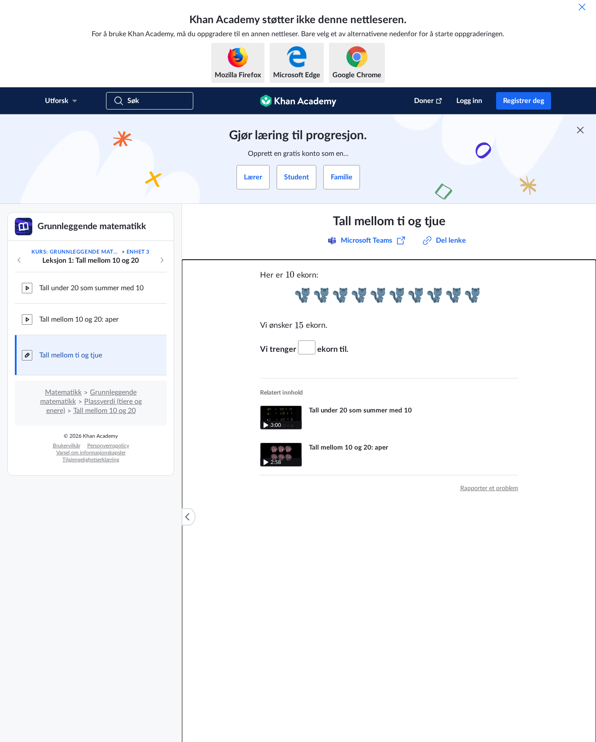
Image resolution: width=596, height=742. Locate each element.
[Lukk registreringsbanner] (580, 130)
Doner (424, 100)
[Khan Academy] (298, 101)
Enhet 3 (138, 251)
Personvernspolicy (108, 445)
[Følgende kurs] (162, 260)
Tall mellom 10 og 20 (104, 410)
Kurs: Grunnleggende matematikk (75, 251)
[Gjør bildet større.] (389, 295)
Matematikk (63, 392)
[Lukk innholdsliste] (188, 517)
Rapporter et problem (489, 488)
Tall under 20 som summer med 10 (91, 288)
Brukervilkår (66, 445)
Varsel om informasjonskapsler (91, 452)
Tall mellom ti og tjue (70, 355)
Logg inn (469, 100)
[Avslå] (582, 7)
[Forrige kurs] (19, 260)
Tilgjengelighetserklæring (90, 459)
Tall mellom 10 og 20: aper (79, 319)
